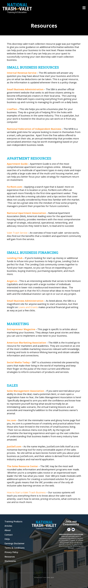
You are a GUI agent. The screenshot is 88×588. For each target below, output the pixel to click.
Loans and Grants (28, 307)
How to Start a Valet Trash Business (26, 492)
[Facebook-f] (68, 529)
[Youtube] (73, 529)
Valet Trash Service (17, 232)
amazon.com (71, 550)
